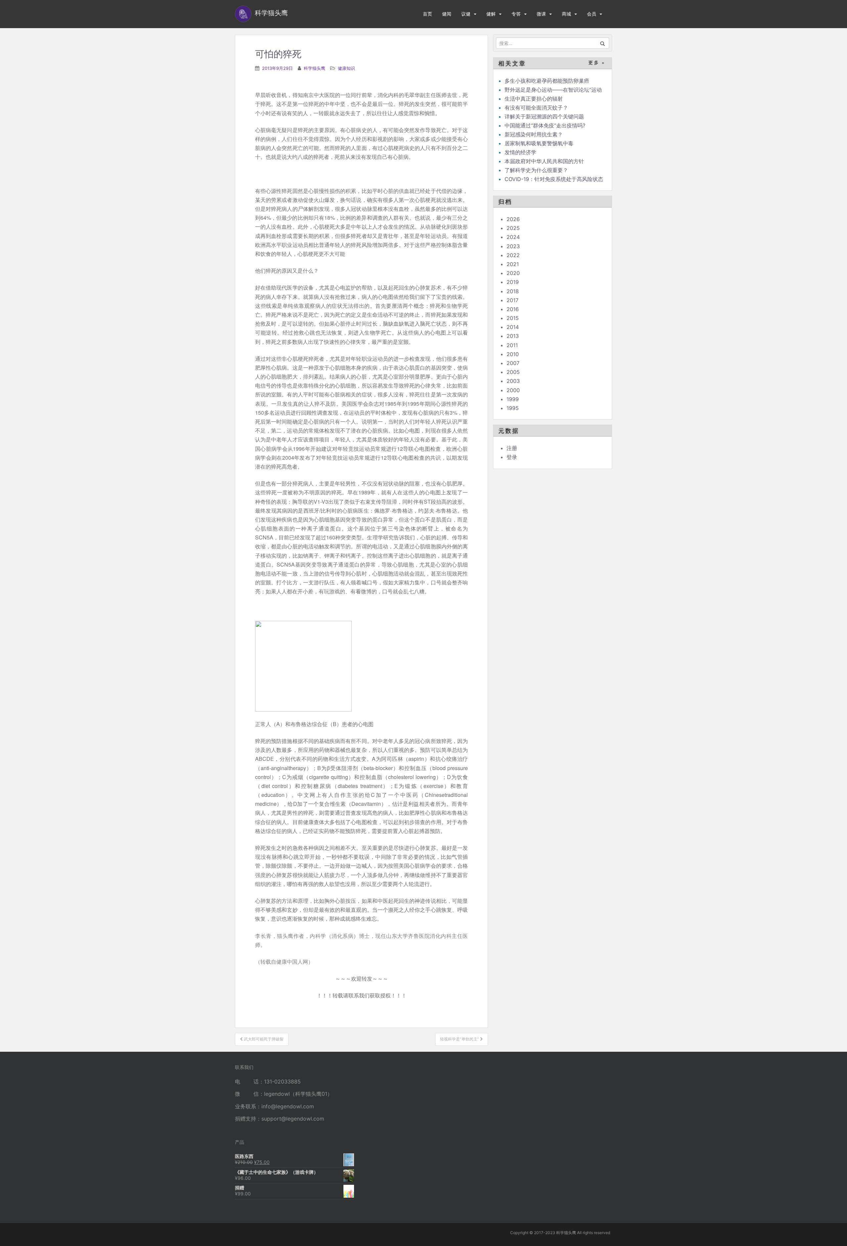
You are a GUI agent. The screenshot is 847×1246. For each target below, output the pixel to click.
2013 (513, 336)
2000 (513, 390)
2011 (512, 345)
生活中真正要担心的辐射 (534, 98)
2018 (513, 291)
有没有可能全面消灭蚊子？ (536, 107)
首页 (427, 14)
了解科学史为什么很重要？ (536, 170)
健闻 (446, 14)
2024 (513, 237)
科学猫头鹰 (314, 68)
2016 (513, 309)
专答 (516, 14)
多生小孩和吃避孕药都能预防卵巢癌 (547, 80)
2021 (513, 264)
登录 (512, 457)
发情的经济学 (520, 152)
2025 (513, 228)
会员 (591, 14)
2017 (512, 300)
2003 (513, 381)
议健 (465, 14)
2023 (513, 246)
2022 (513, 255)
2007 (513, 363)
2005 (513, 372)
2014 (513, 327)
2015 (513, 318)
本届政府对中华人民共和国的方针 (544, 161)
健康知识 (346, 68)
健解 (491, 14)
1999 (513, 399)
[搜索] (602, 43)
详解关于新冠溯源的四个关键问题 (544, 116)
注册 (512, 448)
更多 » (596, 62)
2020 (513, 273)
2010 (513, 354)
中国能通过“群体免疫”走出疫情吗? (545, 125)
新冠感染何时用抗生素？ (534, 134)
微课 (541, 14)
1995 (513, 408)
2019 (513, 282)
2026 (513, 219)
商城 (566, 14)
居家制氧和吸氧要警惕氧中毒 (539, 143)
